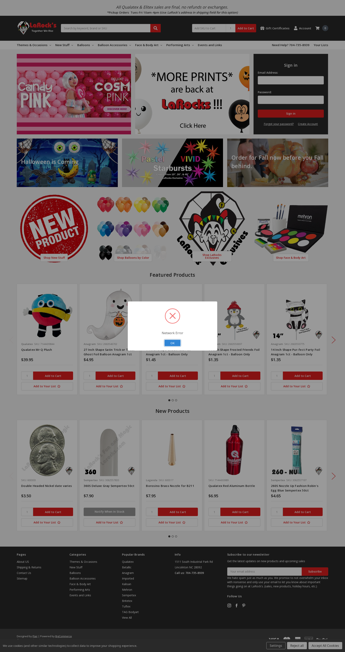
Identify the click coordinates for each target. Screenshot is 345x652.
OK (172, 343)
